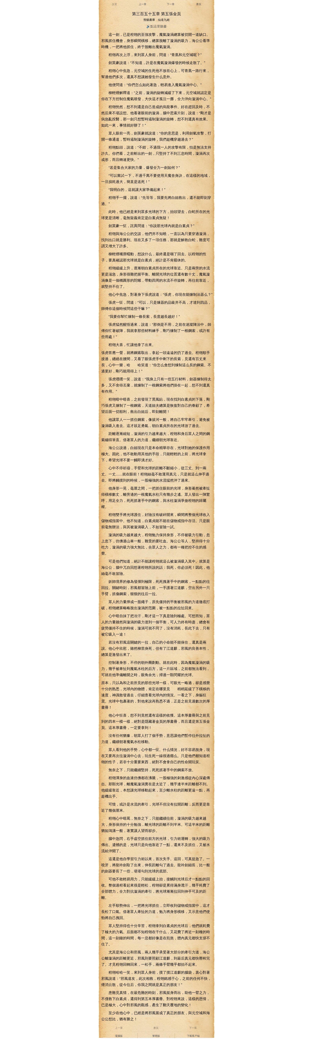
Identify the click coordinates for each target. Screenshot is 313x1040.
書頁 (198, 4)
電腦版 (119, 1035)
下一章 (170, 4)
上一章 (142, 4)
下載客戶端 (193, 1035)
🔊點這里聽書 (156, 26)
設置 (114, 4)
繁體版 (156, 1035)
